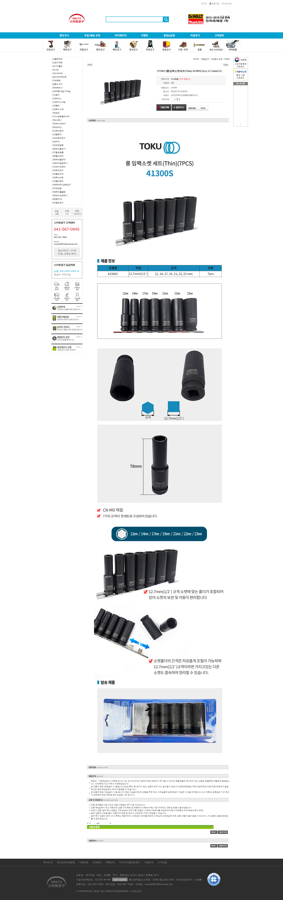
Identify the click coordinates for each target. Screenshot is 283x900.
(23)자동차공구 (59, 138)
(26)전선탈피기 (59, 149)
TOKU (227, 59)
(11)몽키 (56, 95)
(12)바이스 (57, 98)
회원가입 (215, 3)
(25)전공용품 (58, 145)
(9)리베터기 (57, 88)
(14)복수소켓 (58, 109)
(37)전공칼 (57, 188)
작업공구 (205, 59)
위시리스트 (227, 3)
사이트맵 (162, 862)
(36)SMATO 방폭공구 (61, 185)
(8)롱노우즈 (57, 84)
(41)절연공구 (58, 203)
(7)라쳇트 (56, 80)
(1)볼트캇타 (57, 59)
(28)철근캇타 (58, 156)
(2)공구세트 (57, 62)
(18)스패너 (57, 120)
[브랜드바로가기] (189, 95)
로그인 (204, 3)
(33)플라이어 (58, 174)
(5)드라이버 (57, 73)
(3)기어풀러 (57, 66)
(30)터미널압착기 (59, 163)
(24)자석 (56, 141)
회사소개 (48, 862)
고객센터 (97, 862)
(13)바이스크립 (59, 102)
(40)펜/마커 (57, 199)
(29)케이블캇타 (59, 159)
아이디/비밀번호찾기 (129, 862)
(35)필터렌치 (58, 181)
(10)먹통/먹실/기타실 (61, 91)
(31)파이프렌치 (59, 167)
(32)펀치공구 (58, 170)
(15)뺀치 (56, 106)
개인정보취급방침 (66, 862)
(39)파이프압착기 (59, 195)
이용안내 (148, 862)
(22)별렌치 (57, 134)
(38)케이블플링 (59, 192)
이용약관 (83, 862)
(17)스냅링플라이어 (60, 116)
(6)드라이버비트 (59, 77)
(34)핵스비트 (58, 177)
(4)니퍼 (55, 70)
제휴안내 (110, 862)
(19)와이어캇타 (59, 123)
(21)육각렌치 (58, 131)
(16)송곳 (56, 113)
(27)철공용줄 (58, 152)
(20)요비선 (57, 127)
